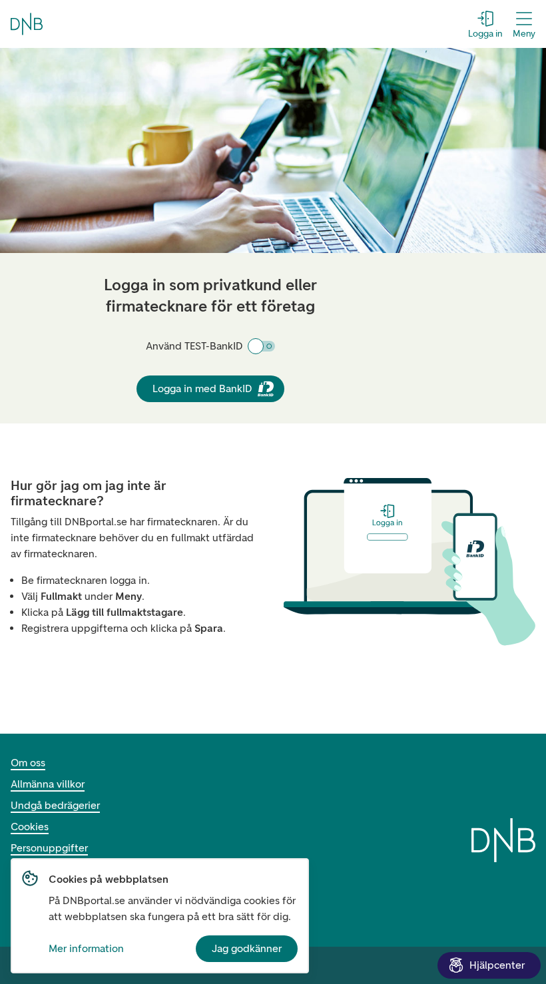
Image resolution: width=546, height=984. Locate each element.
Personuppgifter (49, 848)
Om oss (28, 762)
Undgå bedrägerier (55, 805)
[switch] (261, 346)
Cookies (30, 826)
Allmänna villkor (48, 784)
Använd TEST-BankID (194, 346)
